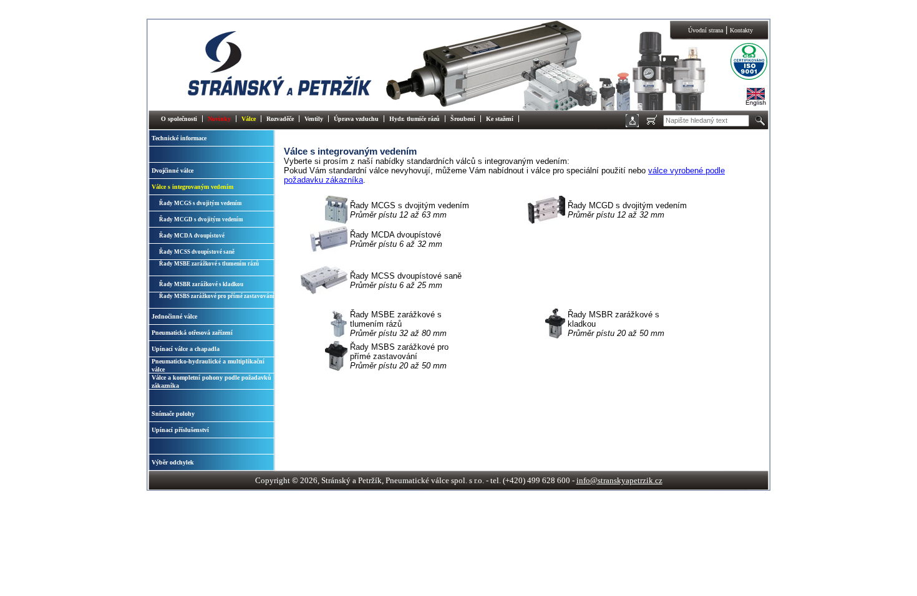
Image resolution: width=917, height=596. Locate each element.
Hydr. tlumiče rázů (414, 118)
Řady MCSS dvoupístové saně (197, 252)
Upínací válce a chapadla (186, 348)
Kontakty (741, 30)
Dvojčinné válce (172, 170)
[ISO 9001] (739, 78)
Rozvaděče (280, 118)
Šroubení (462, 118)
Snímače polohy (173, 413)
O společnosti (179, 118)
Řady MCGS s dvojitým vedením (200, 203)
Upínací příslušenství (180, 429)
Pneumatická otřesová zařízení (192, 332)
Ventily (313, 118)
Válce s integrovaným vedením (192, 186)
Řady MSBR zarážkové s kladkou (201, 284)
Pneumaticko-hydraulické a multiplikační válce (208, 365)
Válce (248, 118)
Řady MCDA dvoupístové (192, 236)
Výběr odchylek (173, 462)
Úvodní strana (705, 30)
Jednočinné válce (174, 316)
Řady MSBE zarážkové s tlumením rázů (209, 264)
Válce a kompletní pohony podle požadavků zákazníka (211, 381)
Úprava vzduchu (356, 118)
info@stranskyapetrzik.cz (619, 480)
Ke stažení (499, 118)
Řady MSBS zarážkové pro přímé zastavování (216, 296)
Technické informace (179, 138)
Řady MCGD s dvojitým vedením (201, 219)
